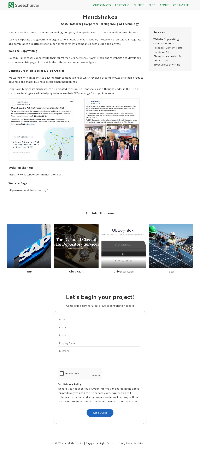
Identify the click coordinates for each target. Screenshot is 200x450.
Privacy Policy (125, 443)
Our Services (102, 5)
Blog (151, 5)
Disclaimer (139, 443)
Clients (139, 5)
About (164, 5)
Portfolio (122, 5)
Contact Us (181, 5)
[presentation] (80, 373)
